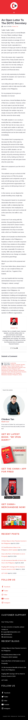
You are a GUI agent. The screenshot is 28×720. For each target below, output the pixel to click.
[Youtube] (17, 348)
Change (13, 364)
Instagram (7, 602)
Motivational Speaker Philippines (9, 374)
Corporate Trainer (5, 366)
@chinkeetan (8, 637)
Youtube (6, 598)
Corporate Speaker (20, 364)
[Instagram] (13, 348)
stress (20, 374)
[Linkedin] (15, 348)
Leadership (13, 363)
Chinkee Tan (14, 5)
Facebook (7, 586)
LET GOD (4, 573)
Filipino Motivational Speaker (15, 367)
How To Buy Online (7, 622)
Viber (5, 594)
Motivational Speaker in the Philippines (11, 373)
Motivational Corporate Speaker (9, 370)
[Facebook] (11, 348)
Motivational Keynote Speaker (18, 371)
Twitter (6, 590)
